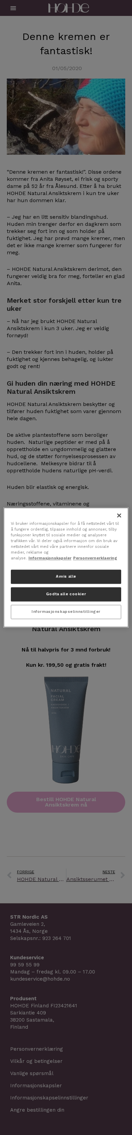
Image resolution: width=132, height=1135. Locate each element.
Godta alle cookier (66, 594)
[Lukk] (119, 515)
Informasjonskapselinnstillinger (66, 611)
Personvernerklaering (95, 558)
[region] (66, 567)
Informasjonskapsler (49, 558)
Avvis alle (66, 576)
